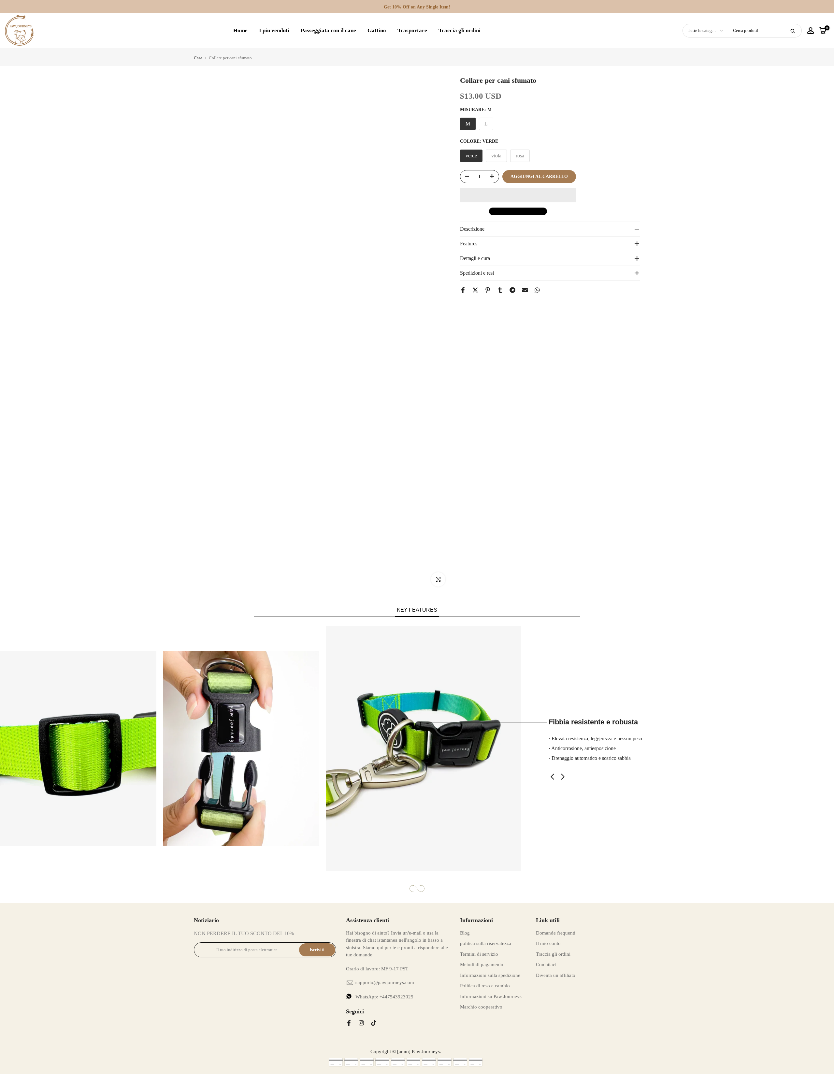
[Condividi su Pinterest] (488, 290)
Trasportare (412, 30)
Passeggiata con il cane (328, 30)
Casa (198, 58)
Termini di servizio (479, 954)
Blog (465, 933)
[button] (518, 195)
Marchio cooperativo (481, 1006)
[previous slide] (563, 776)
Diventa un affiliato (555, 975)
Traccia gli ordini (460, 30)
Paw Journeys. (426, 1051)
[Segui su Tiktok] (374, 1023)
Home (240, 30)
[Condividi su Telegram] (512, 290)
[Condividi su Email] (525, 290)
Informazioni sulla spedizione (490, 975)
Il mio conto (548, 943)
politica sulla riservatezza (485, 943)
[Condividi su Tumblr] (500, 290)
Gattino (376, 30)
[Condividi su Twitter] (475, 290)
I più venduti (274, 30)
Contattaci (546, 964)
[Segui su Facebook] (349, 1023)
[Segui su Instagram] (361, 1023)
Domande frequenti (555, 933)
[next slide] (552, 776)
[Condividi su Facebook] (463, 290)
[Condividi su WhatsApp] (537, 290)
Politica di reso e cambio (485, 985)
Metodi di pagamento (481, 964)
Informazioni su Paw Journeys (491, 996)
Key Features (417, 610)
